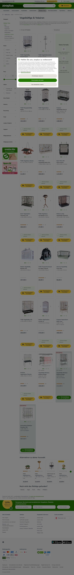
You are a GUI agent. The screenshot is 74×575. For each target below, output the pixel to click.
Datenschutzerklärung (25, 72)
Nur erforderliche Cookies (38, 84)
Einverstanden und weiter (38, 80)
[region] (37, 72)
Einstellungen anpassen (37, 76)
